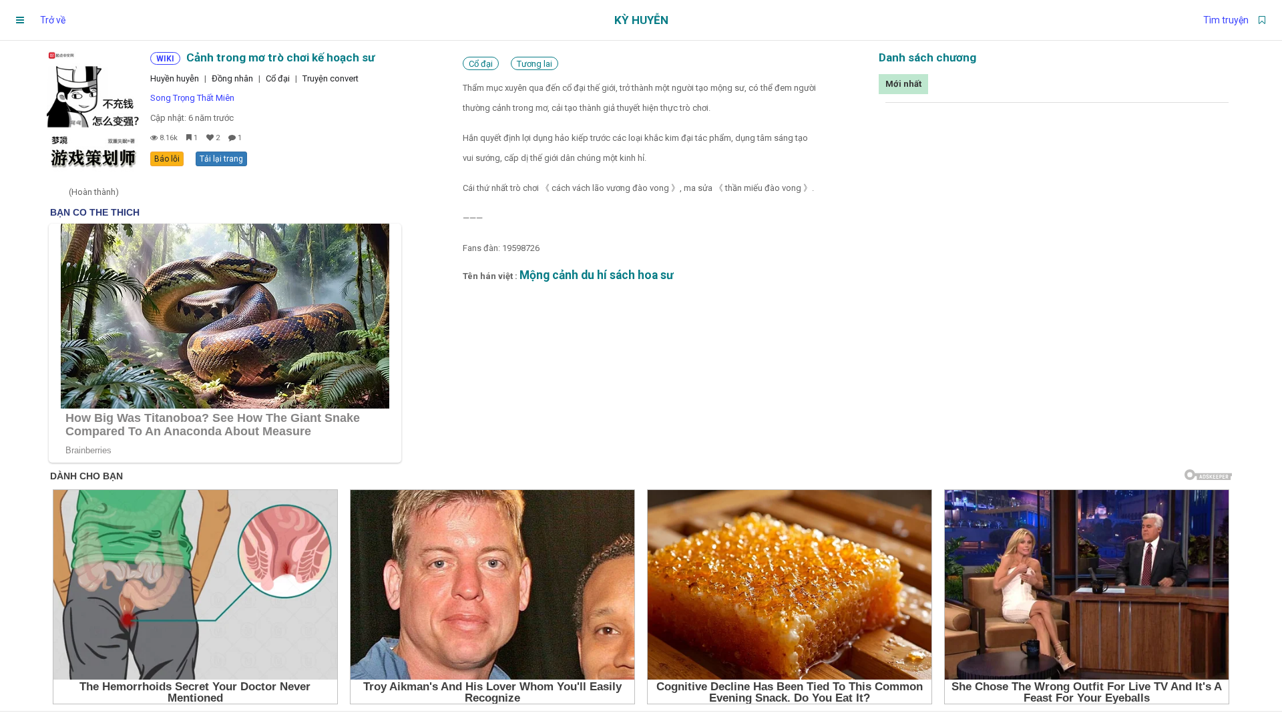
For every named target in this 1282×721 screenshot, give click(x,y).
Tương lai (534, 64)
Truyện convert (330, 78)
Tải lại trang (221, 159)
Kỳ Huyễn (641, 20)
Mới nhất (903, 84)
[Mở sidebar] (20, 20)
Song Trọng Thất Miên (192, 98)
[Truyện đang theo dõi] (1262, 20)
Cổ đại (278, 78)
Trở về (52, 20)
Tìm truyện (1226, 20)
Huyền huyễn (174, 78)
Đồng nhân (232, 78)
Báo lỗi (167, 159)
